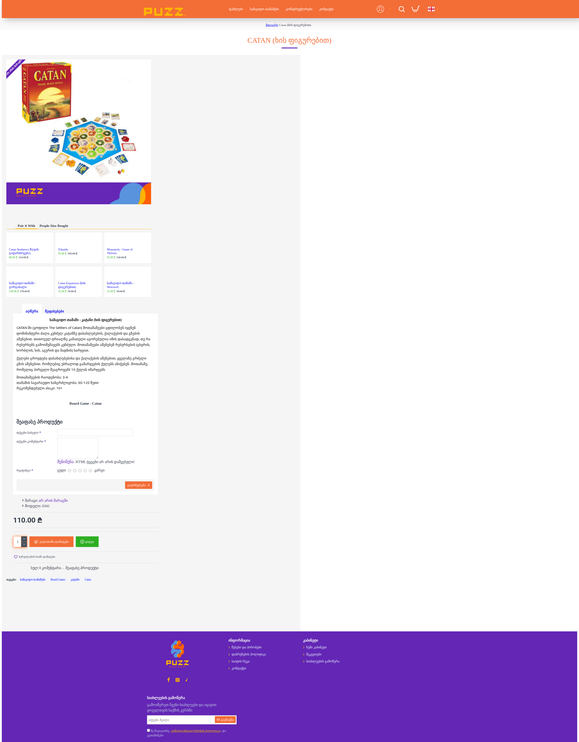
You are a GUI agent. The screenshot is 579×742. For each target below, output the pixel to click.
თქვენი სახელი (27, 432)
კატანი (75, 579)
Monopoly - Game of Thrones (120, 251)
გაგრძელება (136, 485)
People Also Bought (54, 226)
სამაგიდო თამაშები (32, 579)
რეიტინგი (24, 470)
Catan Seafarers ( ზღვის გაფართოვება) (24, 251)
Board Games (58, 579)
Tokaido (63, 249)
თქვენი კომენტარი (30, 441)
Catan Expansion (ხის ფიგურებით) (71, 285)
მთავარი (272, 25)
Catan (88, 579)
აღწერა (32, 311)
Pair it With (26, 226)
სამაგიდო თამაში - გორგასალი (22, 285)
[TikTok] (186, 679)
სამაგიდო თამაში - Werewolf (120, 285)
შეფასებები (54, 311)
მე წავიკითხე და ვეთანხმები (186, 733)
